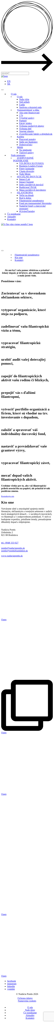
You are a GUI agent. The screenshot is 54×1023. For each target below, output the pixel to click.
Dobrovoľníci (25, 144)
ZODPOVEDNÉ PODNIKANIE (23, 159)
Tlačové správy (26, 152)
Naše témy (30, 1010)
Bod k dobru (25, 198)
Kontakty (11, 219)
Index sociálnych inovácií (31, 184)
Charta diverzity (26, 171)
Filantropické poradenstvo (31, 200)
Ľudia (22, 104)
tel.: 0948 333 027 (9, 542)
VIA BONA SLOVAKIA (31, 163)
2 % (21, 115)
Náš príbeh (24, 102)
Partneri (23, 120)
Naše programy (18, 155)
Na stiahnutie (25, 150)
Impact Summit (26, 182)
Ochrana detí (25, 128)
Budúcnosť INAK (28, 187)
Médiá (20, 147)
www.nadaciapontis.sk (12, 556)
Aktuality (11, 216)
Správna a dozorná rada (30, 107)
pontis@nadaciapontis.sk (13, 548)
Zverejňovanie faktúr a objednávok (35, 134)
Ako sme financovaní (29, 112)
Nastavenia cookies (27, 1001)
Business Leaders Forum (31, 166)
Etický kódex (25, 123)
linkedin (11, 986)
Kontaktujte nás (7, 496)
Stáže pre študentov (28, 142)
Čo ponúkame (14, 214)
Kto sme (19, 257)
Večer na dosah (26, 195)
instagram (11, 983)
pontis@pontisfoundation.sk (14, 550)
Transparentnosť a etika (28, 110)
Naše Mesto (24, 174)
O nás (13, 94)
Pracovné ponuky (27, 139)
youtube (11, 989)
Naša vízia (24, 99)
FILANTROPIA (25, 192)
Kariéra (20, 136)
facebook (11, 981)
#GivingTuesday (27, 211)
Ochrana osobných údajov (31, 126)
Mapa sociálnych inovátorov (32, 190)
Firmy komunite (26, 168)
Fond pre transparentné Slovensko (35, 203)
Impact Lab (24, 179)
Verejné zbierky (26, 131)
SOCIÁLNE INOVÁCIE (29, 176)
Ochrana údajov (25, 998)
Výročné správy (26, 118)
